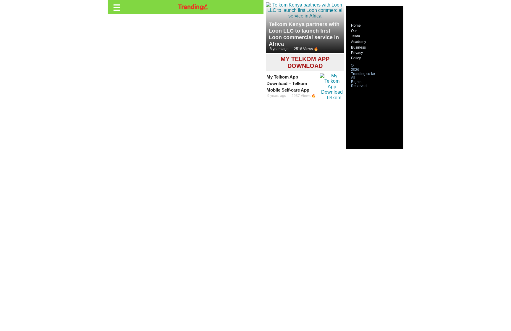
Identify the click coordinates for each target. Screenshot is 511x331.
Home (356, 25)
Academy (358, 42)
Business (358, 47)
